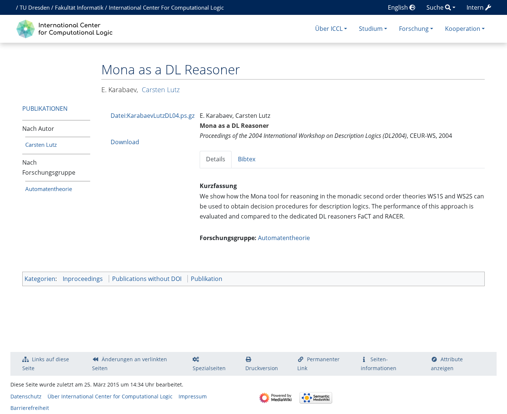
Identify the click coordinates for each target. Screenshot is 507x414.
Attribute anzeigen (447, 364)
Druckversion (261, 368)
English (398, 7)
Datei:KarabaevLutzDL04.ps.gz (152, 115)
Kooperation (462, 29)
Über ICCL (329, 29)
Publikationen (45, 108)
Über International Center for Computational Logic (110, 396)
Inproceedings (83, 279)
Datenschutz (26, 396)
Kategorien (39, 279)
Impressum (193, 396)
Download (125, 142)
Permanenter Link (318, 364)
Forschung (414, 29)
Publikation (206, 279)
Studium (371, 29)
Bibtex (246, 159)
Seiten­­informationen (378, 364)
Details (215, 159)
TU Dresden (35, 7)
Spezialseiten (209, 368)
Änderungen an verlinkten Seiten (129, 364)
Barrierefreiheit (29, 407)
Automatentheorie (48, 189)
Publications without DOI (146, 279)
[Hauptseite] (66, 28)
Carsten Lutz (41, 144)
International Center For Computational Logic (166, 7)
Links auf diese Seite (45, 364)
